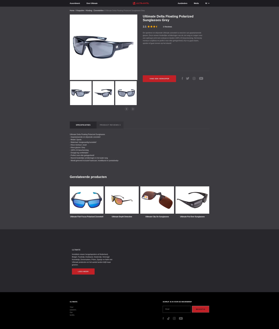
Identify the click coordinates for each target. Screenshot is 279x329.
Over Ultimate (92, 3)
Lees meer (83, 271)
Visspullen (80, 10)
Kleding (89, 10)
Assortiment (75, 3)
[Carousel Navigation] (105, 46)
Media (196, 3)
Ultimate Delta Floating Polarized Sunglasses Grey (125, 10)
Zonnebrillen (99, 10)
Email (167, 309)
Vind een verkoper (159, 79)
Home (72, 10)
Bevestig (200, 309)
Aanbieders (182, 3)
